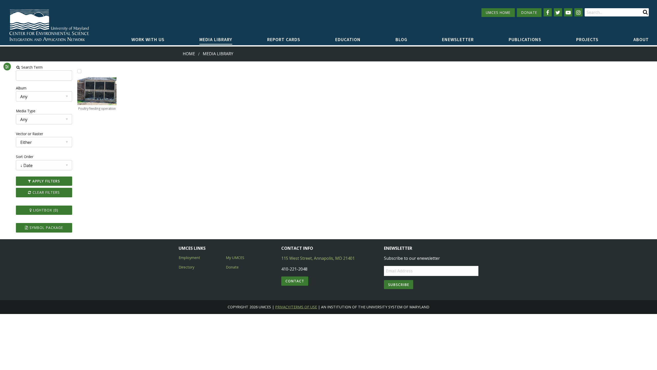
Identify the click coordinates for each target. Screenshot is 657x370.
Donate (232, 267)
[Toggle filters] (7, 66)
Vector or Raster (29, 133)
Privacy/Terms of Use (296, 306)
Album (21, 88)
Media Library (215, 39)
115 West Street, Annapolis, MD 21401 (318, 258)
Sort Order (24, 156)
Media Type (25, 110)
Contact (294, 281)
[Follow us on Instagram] (578, 12)
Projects (587, 39)
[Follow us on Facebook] (548, 12)
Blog (401, 39)
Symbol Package (45, 227)
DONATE (529, 12)
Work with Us (148, 39)
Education (348, 39)
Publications (525, 39)
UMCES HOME (498, 12)
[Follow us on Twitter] (558, 12)
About (641, 39)
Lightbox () (45, 210)
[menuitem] (148, 39)
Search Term (31, 67)
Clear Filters (45, 192)
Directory (186, 267)
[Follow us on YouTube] (568, 12)
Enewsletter (458, 39)
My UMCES (235, 257)
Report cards (283, 39)
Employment (189, 257)
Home (189, 54)
